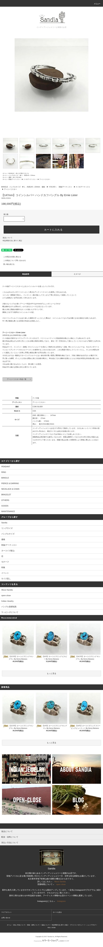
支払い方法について (19, 925)
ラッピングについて (9, 612)
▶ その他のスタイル (22, 173)
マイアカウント (6, 912)
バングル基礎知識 (8, 607)
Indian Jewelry (7, 601)
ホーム (5, 173)
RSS (49, 927)
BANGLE (11, 173)
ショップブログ (91, 925)
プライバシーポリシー (76, 925)
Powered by (38, 941)
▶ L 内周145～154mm (27, 175)
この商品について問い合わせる (14, 260)
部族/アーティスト (14, 179)
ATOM (53, 927)
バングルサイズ (13, 175)
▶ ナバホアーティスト (29, 179)
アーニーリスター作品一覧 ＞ (17, 379)
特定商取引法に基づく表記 (12, 241)
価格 (10, 177)
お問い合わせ (5, 917)
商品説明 (25, 274)
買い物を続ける (8, 264)
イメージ (77, 274)
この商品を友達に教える (12, 257)
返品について (7, 238)
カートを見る (57, 912)
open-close (6, 595)
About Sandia (7, 590)
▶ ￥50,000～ (17, 177)
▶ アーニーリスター (44, 179)
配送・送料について (33, 925)
